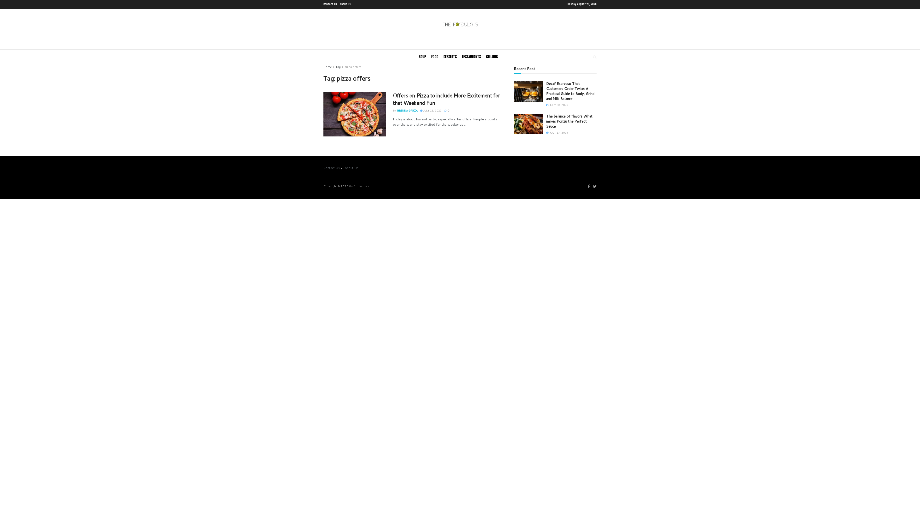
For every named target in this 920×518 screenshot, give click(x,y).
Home (327, 67)
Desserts (450, 57)
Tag (338, 67)
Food (434, 57)
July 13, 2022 (432, 110)
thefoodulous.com (361, 186)
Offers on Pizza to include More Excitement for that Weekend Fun (446, 99)
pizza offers (353, 67)
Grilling (492, 57)
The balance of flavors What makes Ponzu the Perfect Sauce (569, 121)
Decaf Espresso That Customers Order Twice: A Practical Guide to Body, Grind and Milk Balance (570, 91)
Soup (422, 57)
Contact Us (330, 4)
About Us (345, 4)
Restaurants (471, 57)
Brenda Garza (407, 110)
